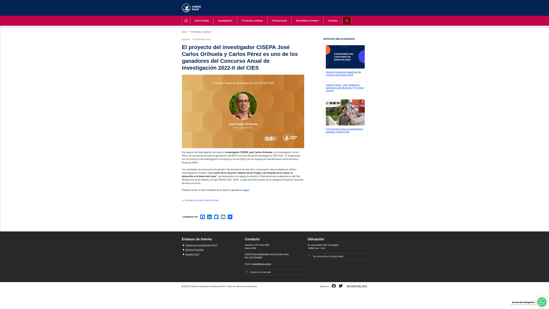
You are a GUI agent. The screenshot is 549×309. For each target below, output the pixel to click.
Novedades (299, 25)
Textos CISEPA (276, 25)
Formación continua (252, 20)
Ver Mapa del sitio (356, 286)
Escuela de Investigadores (251, 25)
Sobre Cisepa (202, 20)
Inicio (184, 31)
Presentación (198, 25)
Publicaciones (279, 20)
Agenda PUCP (192, 254)
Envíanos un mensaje (260, 272)
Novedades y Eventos (307, 20)
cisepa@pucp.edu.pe (261, 264)
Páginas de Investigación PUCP (201, 245)
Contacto (333, 20)
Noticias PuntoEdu (194, 249)
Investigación (225, 20)
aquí (246, 190)
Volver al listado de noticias (201, 200)
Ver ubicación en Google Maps (328, 256)
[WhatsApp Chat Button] (542, 302)
